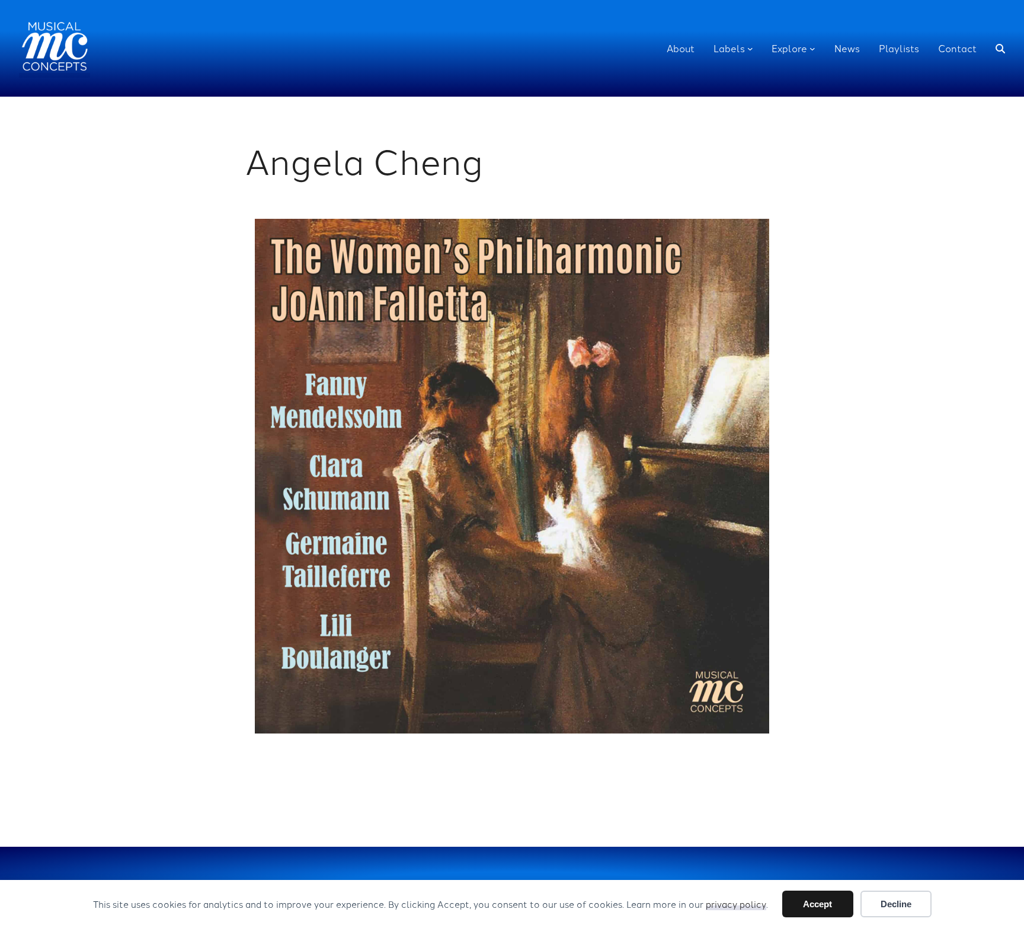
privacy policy (736, 904)
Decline (896, 904)
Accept (817, 904)
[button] (1000, 48)
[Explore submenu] (812, 49)
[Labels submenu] (750, 49)
